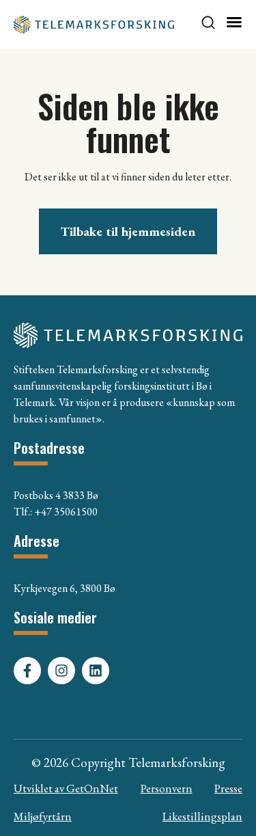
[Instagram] (61, 670)
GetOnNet (92, 788)
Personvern (167, 788)
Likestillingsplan (202, 816)
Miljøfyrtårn (43, 816)
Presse (228, 788)
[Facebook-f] (27, 670)
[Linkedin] (95, 670)
